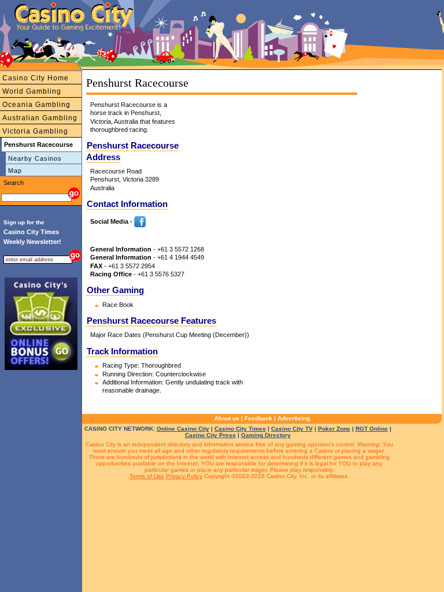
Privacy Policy (184, 476)
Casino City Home (35, 78)
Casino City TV (292, 429)
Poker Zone (334, 429)
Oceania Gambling (36, 105)
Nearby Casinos (35, 158)
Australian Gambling (39, 118)
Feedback (258, 418)
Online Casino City (183, 429)
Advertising (294, 418)
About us (226, 418)
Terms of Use (147, 476)
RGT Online (372, 429)
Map (15, 170)
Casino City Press (210, 435)
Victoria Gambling (35, 131)
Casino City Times (240, 429)
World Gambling (31, 91)
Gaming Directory (266, 435)
